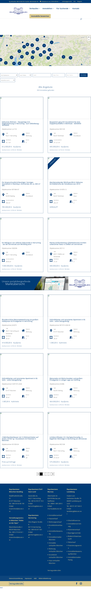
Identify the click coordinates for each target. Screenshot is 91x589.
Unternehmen (55, 1)
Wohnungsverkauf (55, 522)
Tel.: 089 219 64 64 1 (16, 532)
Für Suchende (62, 9)
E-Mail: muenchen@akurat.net (16, 508)
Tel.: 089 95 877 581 (35, 530)
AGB (35, 578)
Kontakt (75, 9)
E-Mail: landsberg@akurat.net (74, 511)
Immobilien (47, 9)
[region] (45, 50)
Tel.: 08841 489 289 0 (55, 504)
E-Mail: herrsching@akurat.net (35, 506)
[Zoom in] (89, 37)
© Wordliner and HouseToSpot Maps (65, 65)
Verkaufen (33, 9)
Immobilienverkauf (55, 515)
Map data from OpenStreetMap (83, 65)
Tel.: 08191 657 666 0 (74, 506)
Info (74, 1)
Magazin (79, 1)
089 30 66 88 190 (34, 1)
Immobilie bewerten (40, 16)
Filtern (83, 75)
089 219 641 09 (21, 1)
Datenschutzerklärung (16, 578)
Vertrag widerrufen (16, 584)
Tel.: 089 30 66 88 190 (16, 504)
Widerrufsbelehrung (45, 578)
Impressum (28, 578)
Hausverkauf (53, 519)
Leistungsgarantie (67, 1)
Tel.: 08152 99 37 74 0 (35, 501)
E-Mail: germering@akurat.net (35, 534)
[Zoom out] (89, 39)
